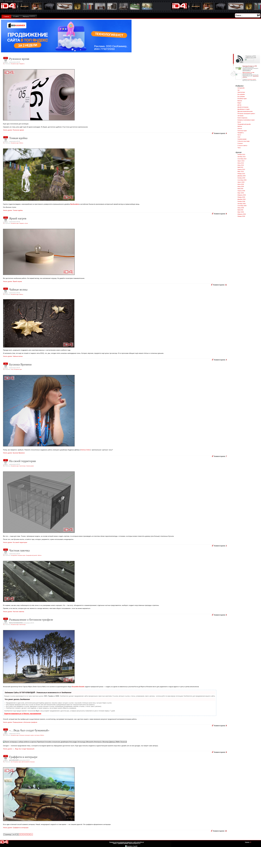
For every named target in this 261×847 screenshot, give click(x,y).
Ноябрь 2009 (241, 178)
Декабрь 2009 (242, 176)
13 (226, 831)
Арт (12, 761)
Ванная (240, 100)
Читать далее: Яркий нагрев (12, 281)
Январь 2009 (241, 197)
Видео (239, 103)
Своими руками (30, 465)
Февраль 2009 (242, 195)
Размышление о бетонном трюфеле (31, 619)
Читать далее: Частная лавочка (13, 611)
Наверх (247, 842)
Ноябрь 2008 (241, 201)
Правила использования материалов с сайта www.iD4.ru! (126, 842)
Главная (6, 16)
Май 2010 (240, 167)
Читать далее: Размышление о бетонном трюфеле (20, 722)
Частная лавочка (19, 550)
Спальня (240, 143)
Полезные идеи (242, 130)
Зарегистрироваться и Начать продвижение (22, 714)
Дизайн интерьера (30, 761)
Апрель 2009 (241, 190)
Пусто (239, 135)
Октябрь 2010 (242, 156)
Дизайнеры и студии (243, 109)
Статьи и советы (242, 145)
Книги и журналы (242, 118)
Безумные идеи (15, 63)
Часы (12, 369)
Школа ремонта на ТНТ (248, 72)
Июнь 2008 (241, 207)
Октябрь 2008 (242, 203)
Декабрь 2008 (242, 199)
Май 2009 (240, 188)
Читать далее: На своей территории (15, 542)
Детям (23, 761)
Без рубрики (241, 94)
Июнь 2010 (241, 165)
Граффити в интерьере (23, 757)
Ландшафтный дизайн (31, 555)
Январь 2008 (241, 216)
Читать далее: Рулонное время (13, 130)
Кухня (26, 223)
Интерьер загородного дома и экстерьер (29, 735)
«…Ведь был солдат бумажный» (29, 730)
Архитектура (22, 465)
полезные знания (251, 79)
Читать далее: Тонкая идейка (13, 210)
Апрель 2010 (241, 169)
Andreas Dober (85, 450)
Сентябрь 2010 (242, 159)
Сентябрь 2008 (242, 205)
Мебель (21, 143)
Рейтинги (29, 16)
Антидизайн (14, 555)
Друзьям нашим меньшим (245, 111)
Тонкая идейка (18, 138)
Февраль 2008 (242, 214)
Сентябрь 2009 (242, 180)
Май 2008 (240, 210)
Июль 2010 (241, 163)
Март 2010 (241, 171)
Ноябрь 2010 (241, 154)
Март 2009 (241, 193)
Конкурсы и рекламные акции (246, 120)
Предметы (21, 63)
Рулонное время (19, 59)
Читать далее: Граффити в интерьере (15, 827)
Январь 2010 (241, 173)
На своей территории (22, 461)
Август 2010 (241, 161)
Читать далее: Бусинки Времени (14, 453)
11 (226, 285)
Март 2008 (241, 212)
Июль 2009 (241, 184)
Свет (239, 137)
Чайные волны (18, 289)
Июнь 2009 (241, 186)
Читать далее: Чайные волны (13, 356)
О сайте (16, 16)
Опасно (240, 128)
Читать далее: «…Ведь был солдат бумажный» (19, 749)
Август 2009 (241, 182)
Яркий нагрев (17, 218)
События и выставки (243, 141)
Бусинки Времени (20, 364)
